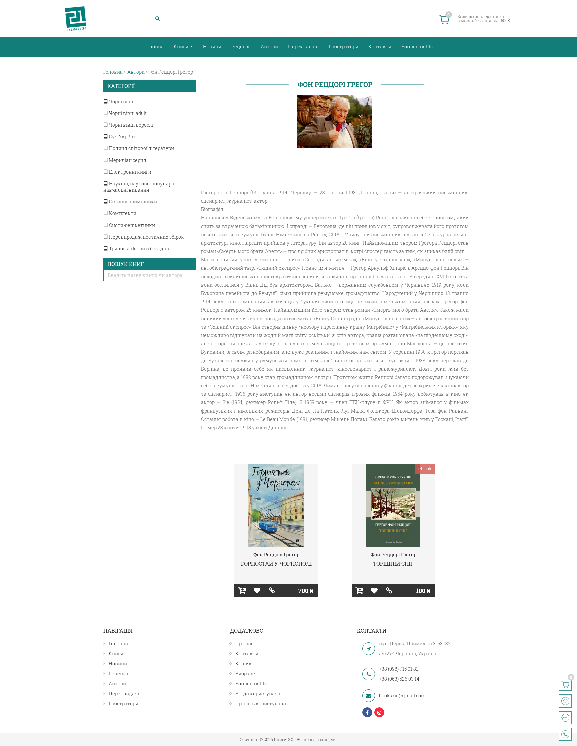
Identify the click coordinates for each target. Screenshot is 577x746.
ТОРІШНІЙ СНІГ (393, 563)
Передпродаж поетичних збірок (146, 237)
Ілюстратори (343, 46)
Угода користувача (257, 693)
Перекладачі (303, 46)
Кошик (243, 663)
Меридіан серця (127, 160)
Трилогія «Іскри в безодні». (139, 248)
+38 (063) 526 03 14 (399, 679)
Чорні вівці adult (127, 113)
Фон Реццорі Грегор (276, 554)
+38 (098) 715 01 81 (398, 669)
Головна (154, 46)
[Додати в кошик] (241, 590)
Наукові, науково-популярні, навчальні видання (140, 186)
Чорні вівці (121, 101)
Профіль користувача (260, 703)
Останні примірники (132, 201)
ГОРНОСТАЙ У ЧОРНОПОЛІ (276, 563)
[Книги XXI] (75, 18)
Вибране (245, 673)
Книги (181, 46)
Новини (212, 46)
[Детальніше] (271, 590)
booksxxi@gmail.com (402, 695)
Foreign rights (417, 46)
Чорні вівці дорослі (130, 125)
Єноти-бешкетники (131, 225)
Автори (269, 46)
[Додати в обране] (256, 590)
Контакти (379, 46)
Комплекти (122, 213)
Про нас (244, 643)
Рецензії (241, 46)
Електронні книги (129, 172)
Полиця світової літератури (141, 148)
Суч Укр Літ (122, 136)
